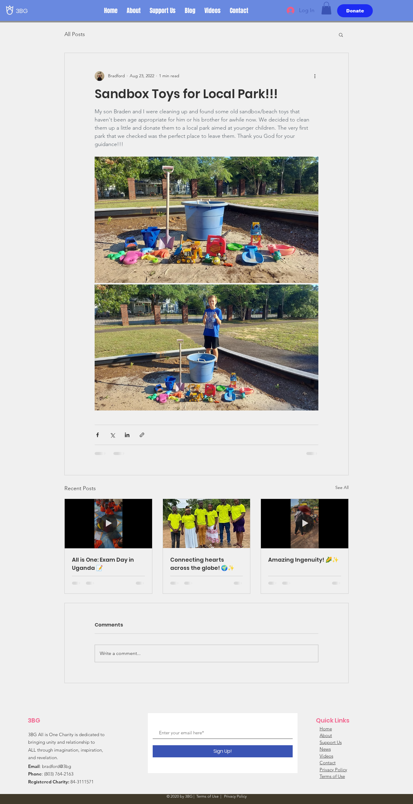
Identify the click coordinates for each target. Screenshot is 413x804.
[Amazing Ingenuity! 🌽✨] (304, 523)
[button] (326, 8)
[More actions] (314, 76)
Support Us (331, 742)
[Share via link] (142, 435)
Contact (328, 763)
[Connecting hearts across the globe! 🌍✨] (206, 523)
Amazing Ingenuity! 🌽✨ (303, 559)
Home (326, 729)
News (325, 749)
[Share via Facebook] (97, 435)
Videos (326, 756)
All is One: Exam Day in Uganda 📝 (103, 564)
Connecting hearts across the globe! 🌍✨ (202, 564)
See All (342, 487)
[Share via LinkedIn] (127, 435)
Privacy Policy (333, 769)
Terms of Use (332, 776)
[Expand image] (206, 220)
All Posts (74, 34)
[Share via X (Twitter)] (112, 435)
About (326, 735)
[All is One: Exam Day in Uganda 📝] (108, 523)
